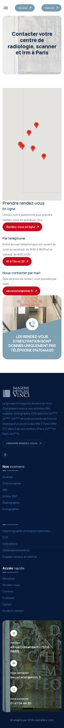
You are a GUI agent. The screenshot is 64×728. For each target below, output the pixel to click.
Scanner (8, 477)
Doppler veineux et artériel (20, 557)
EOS (5, 537)
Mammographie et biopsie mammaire (26, 531)
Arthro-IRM (10, 496)
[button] (29, 133)
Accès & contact (13, 611)
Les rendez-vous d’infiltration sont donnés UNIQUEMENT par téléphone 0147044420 (31, 343)
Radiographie (11, 503)
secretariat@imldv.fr (25, 677)
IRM (5, 490)
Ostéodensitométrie (16, 550)
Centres (8, 591)
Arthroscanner (12, 483)
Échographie (11, 509)
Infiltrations (10, 544)
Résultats (9, 578)
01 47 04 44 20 (20, 703)
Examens (8, 598)
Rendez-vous (11, 585)
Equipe (7, 604)
